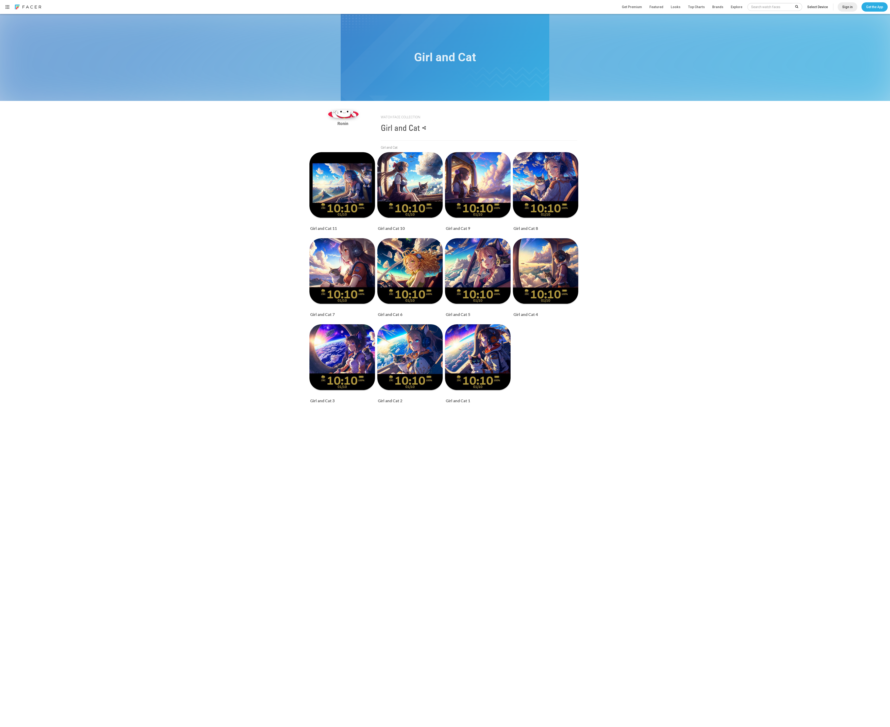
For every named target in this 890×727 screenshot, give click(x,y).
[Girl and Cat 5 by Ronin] (478, 271)
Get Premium (632, 7)
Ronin (343, 123)
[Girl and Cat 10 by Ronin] (410, 185)
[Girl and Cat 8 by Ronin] (545, 185)
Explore (736, 7)
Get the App (874, 7)
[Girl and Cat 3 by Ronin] (342, 357)
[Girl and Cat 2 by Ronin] (410, 357)
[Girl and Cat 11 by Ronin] (342, 185)
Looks (675, 7)
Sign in (847, 7)
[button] (874, 7)
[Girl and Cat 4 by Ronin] (545, 271)
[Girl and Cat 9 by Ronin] (478, 185)
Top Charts (696, 7)
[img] (343, 114)
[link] (28, 7)
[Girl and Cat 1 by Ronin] (478, 357)
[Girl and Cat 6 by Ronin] (410, 271)
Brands (717, 7)
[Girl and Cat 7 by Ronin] (342, 271)
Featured (656, 7)
